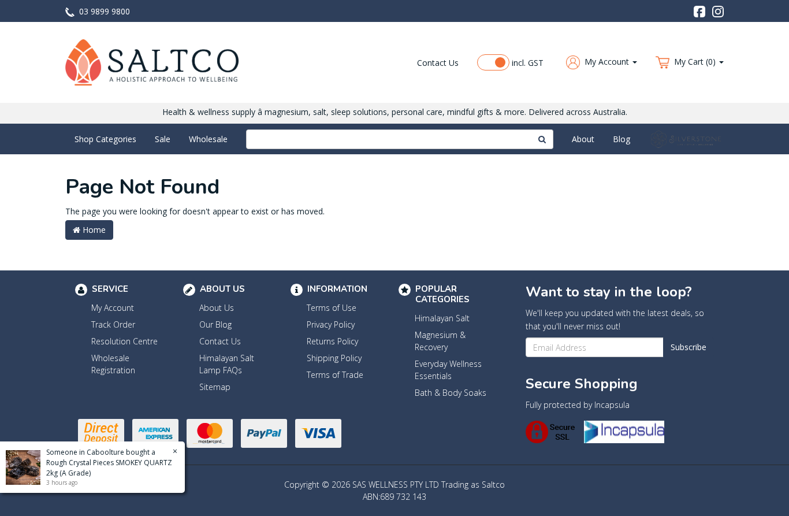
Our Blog (215, 324)
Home (93, 229)
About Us (216, 307)
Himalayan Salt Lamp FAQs (226, 364)
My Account (112, 307)
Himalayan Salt (442, 318)
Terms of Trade (335, 374)
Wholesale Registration (113, 364)
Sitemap (214, 386)
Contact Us (438, 62)
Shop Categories (105, 138)
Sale (162, 138)
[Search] (542, 139)
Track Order (113, 324)
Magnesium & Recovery (440, 340)
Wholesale (208, 138)
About (583, 138)
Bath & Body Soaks (450, 392)
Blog (621, 138)
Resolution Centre (124, 341)
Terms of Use (331, 307)
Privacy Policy (331, 324)
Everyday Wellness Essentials (448, 369)
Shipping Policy (334, 357)
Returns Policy (332, 341)
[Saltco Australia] (152, 61)
